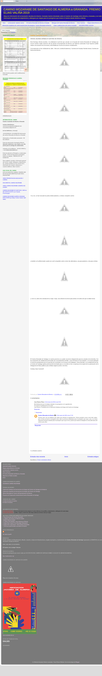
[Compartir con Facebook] (70, 394)
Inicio (4, 23)
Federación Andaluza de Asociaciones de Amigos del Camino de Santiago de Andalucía (25, 489)
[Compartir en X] (69, 394)
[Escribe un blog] (67, 394)
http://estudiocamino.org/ (8, 556)
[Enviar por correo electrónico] (66, 394)
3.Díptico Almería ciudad (9, 520)
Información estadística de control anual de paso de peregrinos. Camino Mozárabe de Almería (26, 25)
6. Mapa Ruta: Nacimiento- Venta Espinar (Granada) (16, 524)
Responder (37, 409)
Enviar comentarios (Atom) (44, 459)
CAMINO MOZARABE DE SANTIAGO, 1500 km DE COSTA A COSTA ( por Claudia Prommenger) (15, 192)
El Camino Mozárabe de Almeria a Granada (38, 23)
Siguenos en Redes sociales (10, 475)
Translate (13, 32)
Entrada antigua (93, 456)
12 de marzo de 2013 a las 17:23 (64, 415)
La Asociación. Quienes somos (16, 23)
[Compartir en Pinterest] (72, 394)
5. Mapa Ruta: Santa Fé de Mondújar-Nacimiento (15, 523)
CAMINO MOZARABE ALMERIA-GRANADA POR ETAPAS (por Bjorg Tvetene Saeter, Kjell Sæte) (14, 198)
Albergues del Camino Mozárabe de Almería (63, 23)
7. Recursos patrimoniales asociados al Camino (15, 526)
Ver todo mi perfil (7, 534)
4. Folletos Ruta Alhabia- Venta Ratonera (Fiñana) (15, 521)
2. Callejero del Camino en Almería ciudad (13, 518)
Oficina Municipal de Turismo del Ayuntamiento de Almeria (17, 493)
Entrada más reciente (37, 456)
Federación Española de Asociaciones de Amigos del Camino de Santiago (21, 491)
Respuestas (39, 412)
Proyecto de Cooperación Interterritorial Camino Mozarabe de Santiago (21, 495)
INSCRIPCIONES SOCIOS (86, 25)
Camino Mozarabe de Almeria (46, 415)
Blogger (77, 662)
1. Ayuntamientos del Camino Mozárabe (13, 517)
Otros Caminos (81, 23)
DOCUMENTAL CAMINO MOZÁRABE (12, 182)
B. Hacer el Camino (8, 502)
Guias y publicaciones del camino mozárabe (65, 25)
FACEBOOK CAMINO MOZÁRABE (11, 483)
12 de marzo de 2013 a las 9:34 (53, 402)
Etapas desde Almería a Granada (11, 468)
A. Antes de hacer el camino (10, 501)
